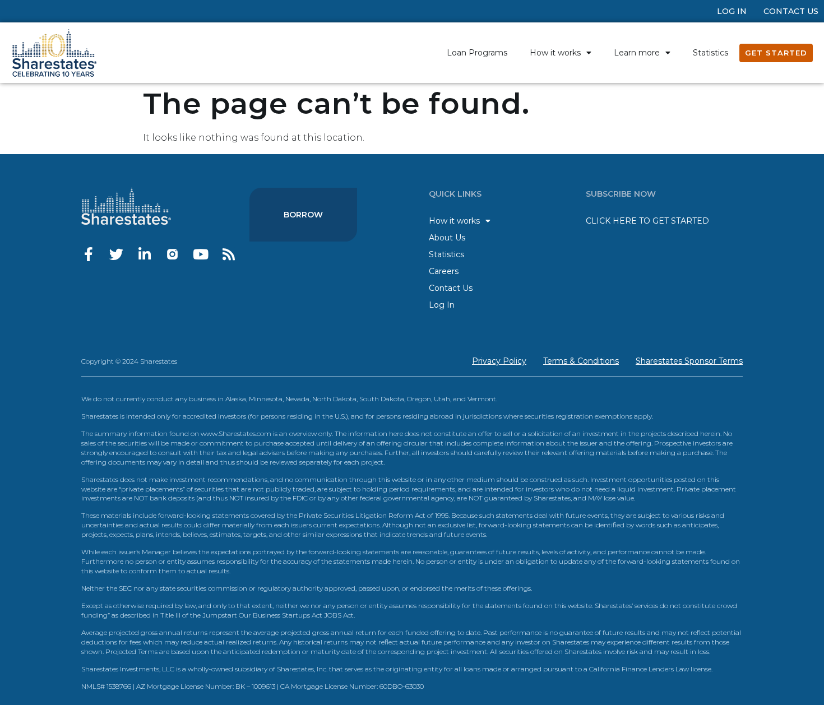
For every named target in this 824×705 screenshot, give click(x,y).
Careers (444, 271)
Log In (732, 11)
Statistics (710, 53)
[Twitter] (116, 254)
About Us (447, 238)
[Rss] (228, 254)
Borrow (303, 215)
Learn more (637, 53)
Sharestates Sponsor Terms (689, 361)
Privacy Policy (499, 361)
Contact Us (790, 11)
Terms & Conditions (581, 361)
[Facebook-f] (88, 254)
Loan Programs (477, 53)
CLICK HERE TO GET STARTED (647, 221)
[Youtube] (200, 254)
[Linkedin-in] (144, 254)
